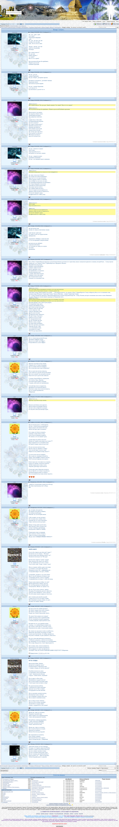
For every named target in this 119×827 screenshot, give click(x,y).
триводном (14, 32)
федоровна (82, 792)
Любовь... (5, 788)
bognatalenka (6, 797)
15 (22, 24)
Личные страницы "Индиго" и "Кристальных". (51, 27)
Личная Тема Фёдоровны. (38, 792)
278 (50, 658)
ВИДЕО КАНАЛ (44, 813)
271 (51, 361)
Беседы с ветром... (66, 27)
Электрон (82, 786)
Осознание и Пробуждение (35, 27)
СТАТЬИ (76, 813)
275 (53, 507)
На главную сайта (87, 21)
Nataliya (14, 361)
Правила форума (111, 21)
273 (51, 422)
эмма (14, 100)
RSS (117, 21)
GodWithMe (82, 780)
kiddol (81, 801)
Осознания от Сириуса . (8, 779)
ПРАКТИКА (97, 780)
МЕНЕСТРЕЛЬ (35, 783)
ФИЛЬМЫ (66, 813)
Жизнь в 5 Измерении (37, 789)
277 (51, 606)
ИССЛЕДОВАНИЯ (58, 813)
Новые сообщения (97, 21)
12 (17, 24)
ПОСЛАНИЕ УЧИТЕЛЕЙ (37, 782)
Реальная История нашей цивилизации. (41, 786)
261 (50, 32)
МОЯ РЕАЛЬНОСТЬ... (37, 798)
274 (53, 482)
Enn (4, 795)
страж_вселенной (7, 800)
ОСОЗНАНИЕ (98, 781)
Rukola (4, 799)
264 (50, 146)
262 (50, 72)
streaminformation (14, 25)
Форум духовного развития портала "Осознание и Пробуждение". (14, 27)
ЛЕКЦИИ (51, 813)
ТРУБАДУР (34, 795)
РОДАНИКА (14, 744)
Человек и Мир (6, 785)
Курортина (5, 798)
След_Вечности (22, 25)
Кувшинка (5, 802)
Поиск (104, 21)
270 (51, 335)
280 (51, 744)
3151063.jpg (41, 653)
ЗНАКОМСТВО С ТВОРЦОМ (102, 788)
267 (51, 226)
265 (50, 168)
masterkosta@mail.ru (89, 815)
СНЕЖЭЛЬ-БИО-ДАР (8, 791)
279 (51, 710)
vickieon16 (82, 800)
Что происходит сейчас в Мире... (10, 780)
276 (51, 546)
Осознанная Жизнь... (37, 800)
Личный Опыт (35, 780)
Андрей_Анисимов (14, 546)
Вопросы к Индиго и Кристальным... (11, 787)
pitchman (82, 797)
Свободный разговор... (8, 781)
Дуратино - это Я (7, 784)
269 (50, 286)
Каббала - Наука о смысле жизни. (40, 797)
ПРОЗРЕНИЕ (6, 783)
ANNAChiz (82, 781)
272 (51, 396)
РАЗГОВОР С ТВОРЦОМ (38, 788)
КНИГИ (71, 813)
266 (50, 199)
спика (81, 783)
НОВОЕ (38, 813)
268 (51, 259)
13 (19, 24)
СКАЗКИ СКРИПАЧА (36, 785)
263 (50, 100)
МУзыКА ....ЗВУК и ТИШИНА (38, 794)
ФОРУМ (81, 813)
